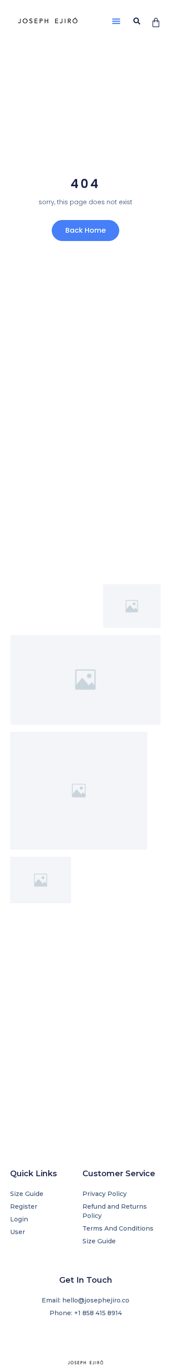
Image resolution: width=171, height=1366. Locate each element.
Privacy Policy (104, 1194)
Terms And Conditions (117, 1228)
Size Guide (99, 1241)
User (17, 1232)
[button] (116, 21)
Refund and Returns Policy (114, 1211)
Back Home (85, 230)
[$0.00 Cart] (156, 23)
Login (19, 1219)
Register (23, 1206)
